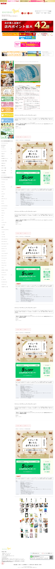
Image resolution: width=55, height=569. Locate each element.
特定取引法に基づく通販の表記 (34, 564)
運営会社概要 (15, 564)
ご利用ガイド (20, 564)
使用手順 (28, 85)
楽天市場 (40, 564)
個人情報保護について (26, 564)
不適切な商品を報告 (27, 236)
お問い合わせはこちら (35, 553)
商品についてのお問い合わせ (20, 236)
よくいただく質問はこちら (48, 553)
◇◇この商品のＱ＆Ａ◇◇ (20, 85)
